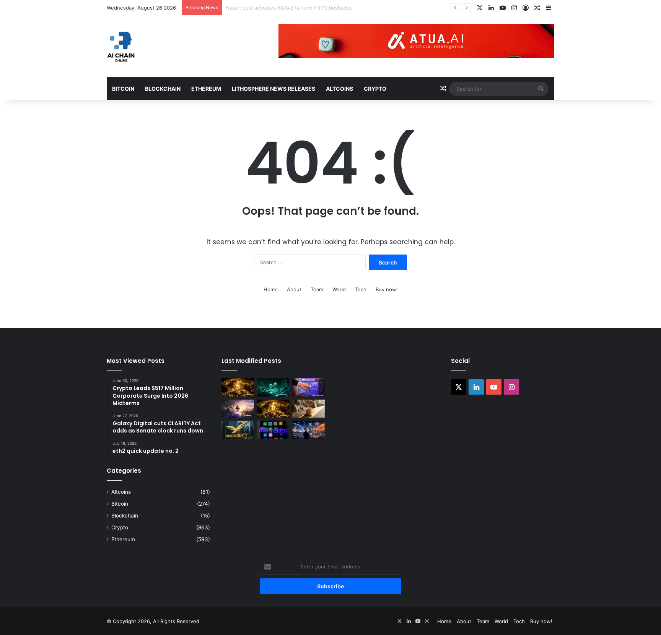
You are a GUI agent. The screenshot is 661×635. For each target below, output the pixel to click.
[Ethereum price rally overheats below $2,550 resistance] (237, 409)
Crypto (375, 88)
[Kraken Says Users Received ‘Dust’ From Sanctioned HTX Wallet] (273, 430)
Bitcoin (123, 88)
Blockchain (163, 88)
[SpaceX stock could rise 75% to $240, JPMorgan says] (308, 430)
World (339, 289)
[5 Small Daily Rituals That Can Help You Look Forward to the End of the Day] (308, 409)
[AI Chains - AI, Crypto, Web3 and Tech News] (121, 46)
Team (317, 289)
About (294, 289)
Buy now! (387, 289)
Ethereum (206, 88)
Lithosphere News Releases (273, 88)
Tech (360, 289)
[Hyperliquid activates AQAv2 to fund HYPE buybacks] (273, 387)
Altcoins (339, 88)
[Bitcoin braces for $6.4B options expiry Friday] (237, 387)
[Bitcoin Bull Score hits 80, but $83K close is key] (273, 409)
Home (271, 289)
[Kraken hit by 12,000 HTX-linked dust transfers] (308, 387)
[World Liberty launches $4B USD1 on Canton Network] (237, 430)
